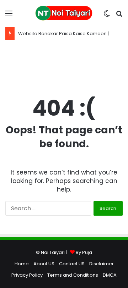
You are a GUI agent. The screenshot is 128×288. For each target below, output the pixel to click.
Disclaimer (101, 263)
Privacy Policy (27, 275)
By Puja (84, 252)
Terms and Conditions (72, 275)
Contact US (72, 263)
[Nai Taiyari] (64, 13)
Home (22, 263)
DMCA (110, 275)
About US (43, 263)
